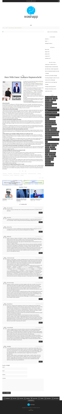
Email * (3, 370)
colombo (55, 98)
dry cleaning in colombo (51, 107)
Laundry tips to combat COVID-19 (50, 64)
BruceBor (9, 217)
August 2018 (47, 51)
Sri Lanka (48, 149)
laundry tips (48, 137)
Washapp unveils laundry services (50, 88)
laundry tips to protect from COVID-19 (52, 139)
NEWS (31, 25)
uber (47, 154)
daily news (53, 100)
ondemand (54, 145)
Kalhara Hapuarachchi (39, 82)
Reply (40, 212)
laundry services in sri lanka (52, 135)
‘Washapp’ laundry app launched (7, 199)
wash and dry (52, 154)
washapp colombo (49, 158)
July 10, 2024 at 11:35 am (39, 236)
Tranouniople (10, 327)
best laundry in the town (51, 96)
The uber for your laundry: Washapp (51, 75)
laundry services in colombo (32, 173)
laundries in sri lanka (50, 122)
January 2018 (47, 53)
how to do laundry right (51, 112)
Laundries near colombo (51, 124)
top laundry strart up (6, 175)
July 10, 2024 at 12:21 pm (39, 282)
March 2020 (47, 49)
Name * (3, 367)
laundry (47, 129)
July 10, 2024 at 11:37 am (39, 257)
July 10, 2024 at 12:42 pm (39, 303)
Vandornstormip (10, 257)
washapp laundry (16, 175)
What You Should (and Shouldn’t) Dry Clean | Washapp (21, 199)
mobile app (39, 173)
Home (3, 27)
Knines (33, 91)
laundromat (48, 126)
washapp (11, 175)
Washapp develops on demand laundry (51, 66)
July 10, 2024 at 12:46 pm (39, 327)
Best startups (5, 173)
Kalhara (24, 89)
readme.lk (52, 147)
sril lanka (53, 149)
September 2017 (48, 58)
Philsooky (9, 236)
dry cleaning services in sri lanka (51, 110)
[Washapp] (31, 12)
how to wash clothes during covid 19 (52, 115)
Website (3, 374)
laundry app (53, 129)
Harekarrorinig (10, 282)
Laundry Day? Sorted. (48, 91)
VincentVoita (9, 208)
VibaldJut (9, 346)
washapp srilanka (49, 165)
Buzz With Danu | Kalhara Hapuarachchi (51, 68)
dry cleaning (48, 105)
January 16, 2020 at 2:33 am (39, 217)
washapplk (22, 175)
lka (46, 141)
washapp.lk (53, 156)
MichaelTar (9, 227)
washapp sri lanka (49, 163)
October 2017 (47, 56)
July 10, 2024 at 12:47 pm (39, 346)
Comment (4, 378)
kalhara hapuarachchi (17, 173)
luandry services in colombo (52, 143)
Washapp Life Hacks (48, 43)
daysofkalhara (10, 173)
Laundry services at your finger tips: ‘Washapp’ (36, 199)
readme (47, 147)
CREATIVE (46, 38)
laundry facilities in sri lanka (52, 131)
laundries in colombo (24, 173)
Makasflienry (10, 304)
